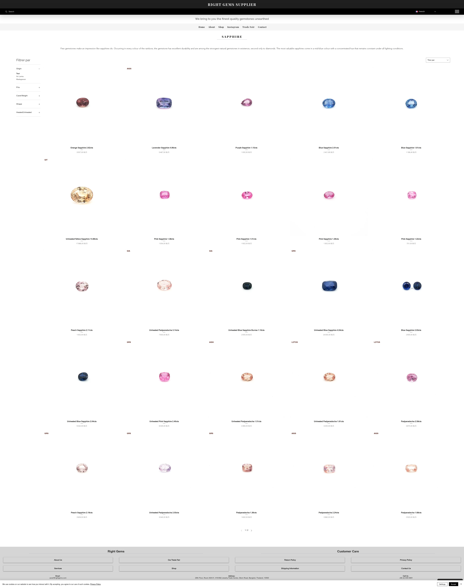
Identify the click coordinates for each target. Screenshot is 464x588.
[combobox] (438, 60)
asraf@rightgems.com (58, 578)
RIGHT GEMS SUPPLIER (232, 4)
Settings (442, 584)
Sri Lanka (20, 76)
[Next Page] (251, 530)
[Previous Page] (241, 530)
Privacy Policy (95, 584)
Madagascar (21, 79)
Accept (453, 584)
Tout (18, 73)
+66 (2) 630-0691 (406, 578)
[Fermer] (461, 584)
